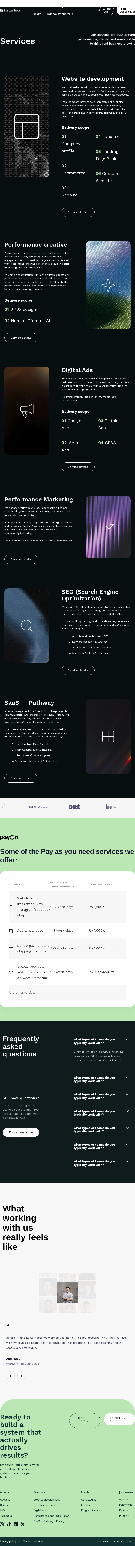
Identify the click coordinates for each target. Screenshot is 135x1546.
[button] (101, 1041)
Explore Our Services (118, 1419)
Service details (78, 212)
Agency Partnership (60, 14)
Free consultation (21, 1132)
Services (38, 6)
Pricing (58, 6)
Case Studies (77, 6)
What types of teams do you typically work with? (94, 1041)
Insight (37, 14)
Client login (107, 10)
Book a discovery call (82, 1420)
